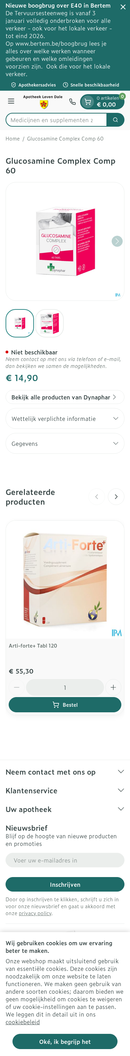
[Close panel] (123, 6)
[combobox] (56, 120)
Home (13, 138)
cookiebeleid (23, 1022)
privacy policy (35, 913)
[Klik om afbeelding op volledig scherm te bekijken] (65, 241)
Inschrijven (65, 884)
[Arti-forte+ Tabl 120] (65, 580)
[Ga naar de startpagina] (42, 101)
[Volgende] (117, 241)
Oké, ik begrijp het (65, 1041)
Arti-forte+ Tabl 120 (33, 645)
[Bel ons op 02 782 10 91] (72, 101)
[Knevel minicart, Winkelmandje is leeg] (87, 102)
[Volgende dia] (116, 496)
